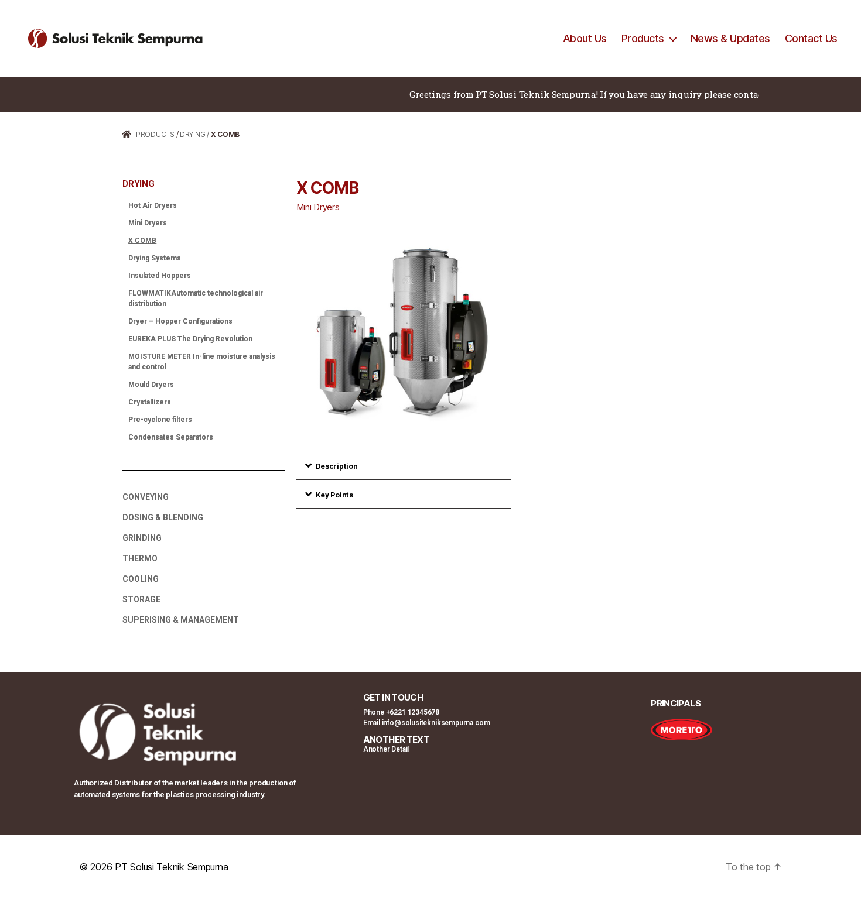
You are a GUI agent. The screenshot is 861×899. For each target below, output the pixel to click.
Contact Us (811, 38)
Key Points (334, 494)
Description (337, 466)
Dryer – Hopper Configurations (180, 321)
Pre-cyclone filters (160, 420)
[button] (404, 465)
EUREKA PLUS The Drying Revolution (190, 339)
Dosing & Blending (162, 517)
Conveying (145, 497)
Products (642, 38)
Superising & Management (180, 620)
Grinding (142, 538)
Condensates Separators (170, 437)
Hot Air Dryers (152, 205)
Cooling (140, 579)
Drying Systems (154, 258)
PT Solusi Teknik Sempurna (171, 867)
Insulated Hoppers (159, 276)
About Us (585, 38)
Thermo (140, 558)
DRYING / (194, 134)
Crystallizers (149, 402)
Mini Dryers (147, 223)
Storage (141, 599)
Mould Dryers (151, 384)
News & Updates (730, 38)
